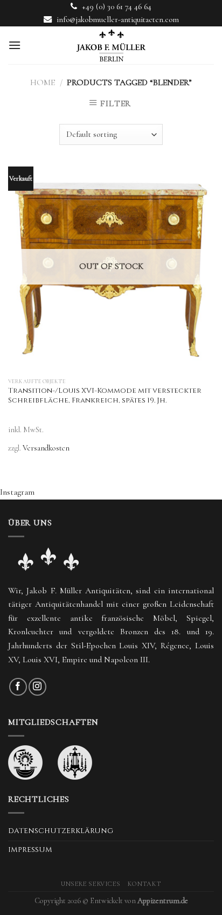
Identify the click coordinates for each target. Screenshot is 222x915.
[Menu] (14, 45)
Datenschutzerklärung (60, 831)
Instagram (17, 492)
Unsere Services (90, 884)
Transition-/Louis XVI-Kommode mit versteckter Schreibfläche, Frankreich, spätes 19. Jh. (105, 395)
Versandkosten (46, 448)
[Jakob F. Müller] (111, 45)
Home (42, 82)
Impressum (30, 850)
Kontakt (144, 884)
